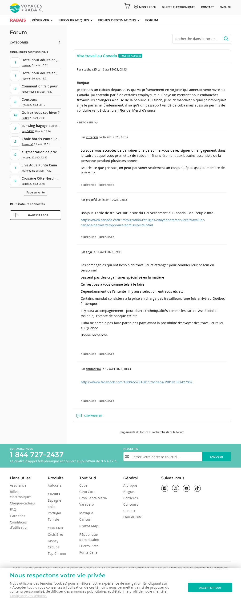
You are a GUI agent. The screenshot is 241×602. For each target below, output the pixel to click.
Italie (52, 506)
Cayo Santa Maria (93, 498)
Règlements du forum (134, 432)
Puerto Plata (88, 546)
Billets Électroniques (178, 7)
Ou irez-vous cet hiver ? (41, 112)
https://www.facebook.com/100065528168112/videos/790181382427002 (137, 382)
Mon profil (147, 7)
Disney (53, 541)
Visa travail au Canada (97, 56)
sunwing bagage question (42, 125)
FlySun (25, 104)
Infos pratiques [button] (74, 20)
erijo (89, 252)
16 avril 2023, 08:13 (114, 69)
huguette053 (29, 91)
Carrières (130, 498)
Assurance (18, 485)
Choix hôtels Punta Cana (41, 139)
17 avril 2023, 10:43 (118, 369)
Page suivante (35, 192)
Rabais (18, 20)
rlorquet (26, 157)
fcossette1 (27, 144)
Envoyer (216, 456)
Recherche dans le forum (168, 432)
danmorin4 (93, 369)
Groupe (54, 547)
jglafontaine (28, 170)
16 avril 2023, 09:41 (109, 252)
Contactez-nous (21, 448)
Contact (207, 7)
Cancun (85, 519)
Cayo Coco (87, 491)
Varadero (86, 504)
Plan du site (132, 517)
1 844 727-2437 (37, 454)
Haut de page (38, 215)
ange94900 (28, 131)
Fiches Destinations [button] (117, 20)
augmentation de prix (39, 152)
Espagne (54, 500)
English (225, 7)
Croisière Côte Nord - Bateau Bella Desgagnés (58, 178)
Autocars (55, 485)
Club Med (55, 528)
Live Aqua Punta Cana (39, 165)
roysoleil (26, 65)
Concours (29, 99)
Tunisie (53, 519)
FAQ (13, 509)
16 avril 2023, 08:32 (115, 137)
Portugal (54, 513)
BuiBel (25, 118)
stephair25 (89, 69)
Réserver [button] (41, 20)
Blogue (128, 491)
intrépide (92, 137)
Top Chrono (57, 553)
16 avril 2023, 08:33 (114, 199)
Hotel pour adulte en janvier (45, 60)
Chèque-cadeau (22, 503)
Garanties (17, 516)
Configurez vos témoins (28, 596)
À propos (130, 485)
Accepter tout (210, 587)
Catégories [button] (19, 42)
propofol (91, 200)
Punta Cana (88, 552)
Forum (151, 20)
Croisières (56, 534)
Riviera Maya (89, 525)
